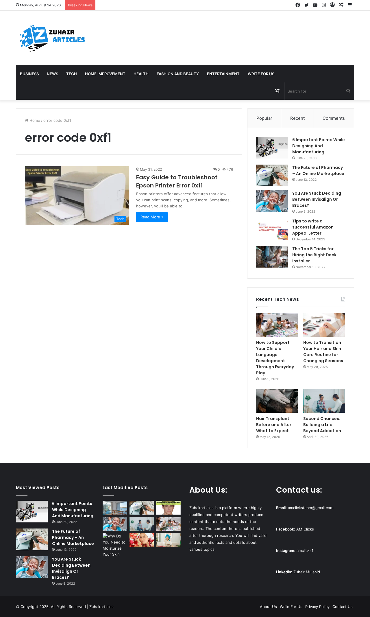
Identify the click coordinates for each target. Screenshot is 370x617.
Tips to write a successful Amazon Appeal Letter (313, 227)
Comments (334, 118)
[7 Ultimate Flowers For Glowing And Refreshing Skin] (142, 540)
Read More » (151, 217)
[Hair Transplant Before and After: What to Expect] (277, 401)
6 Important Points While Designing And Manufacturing (318, 146)
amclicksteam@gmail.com (310, 507)
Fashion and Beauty (178, 73)
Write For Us (261, 73)
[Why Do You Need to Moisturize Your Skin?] (115, 545)
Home (34, 120)
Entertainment (223, 73)
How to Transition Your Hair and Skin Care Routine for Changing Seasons (323, 352)
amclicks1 (305, 550)
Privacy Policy (317, 606)
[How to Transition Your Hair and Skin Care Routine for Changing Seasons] (324, 325)
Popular (264, 118)
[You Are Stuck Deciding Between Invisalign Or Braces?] (272, 201)
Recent (297, 118)
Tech (71, 73)
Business (29, 73)
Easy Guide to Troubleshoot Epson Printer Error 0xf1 (177, 181)
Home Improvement (105, 73)
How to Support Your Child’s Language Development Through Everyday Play (275, 358)
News (52, 73)
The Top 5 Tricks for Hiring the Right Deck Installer (314, 255)
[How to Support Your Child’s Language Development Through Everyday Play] (277, 325)
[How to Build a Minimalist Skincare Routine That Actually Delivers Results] (168, 540)
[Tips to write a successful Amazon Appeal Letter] (272, 229)
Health (141, 73)
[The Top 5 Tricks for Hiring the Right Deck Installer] (272, 257)
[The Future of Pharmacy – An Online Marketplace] (272, 175)
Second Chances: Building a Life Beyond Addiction (322, 425)
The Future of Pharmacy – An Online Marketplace (318, 170)
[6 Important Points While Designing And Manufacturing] (272, 148)
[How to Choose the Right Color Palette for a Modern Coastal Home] (115, 508)
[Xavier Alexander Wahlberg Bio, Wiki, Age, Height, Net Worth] (168, 508)
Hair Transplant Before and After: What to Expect (274, 425)
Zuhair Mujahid (306, 572)
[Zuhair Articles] (52, 38)
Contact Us (342, 606)
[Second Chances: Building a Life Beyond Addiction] (324, 401)
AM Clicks (305, 529)
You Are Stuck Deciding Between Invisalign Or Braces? (316, 199)
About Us (268, 606)
